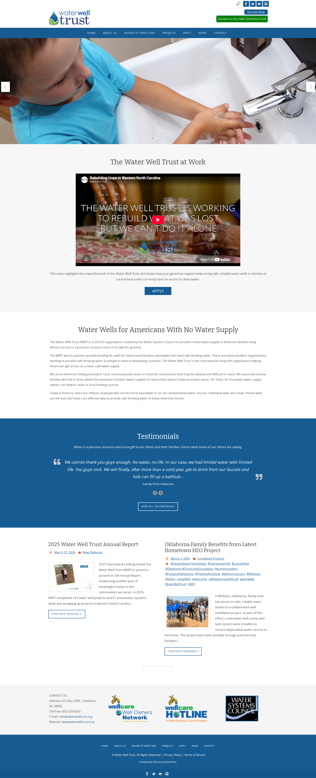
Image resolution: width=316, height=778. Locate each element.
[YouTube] (259, 4)
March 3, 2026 (180, 559)
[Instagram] (266, 4)
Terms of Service (194, 755)
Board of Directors (144, 745)
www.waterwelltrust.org (78, 722)
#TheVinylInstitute (207, 574)
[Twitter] (253, 4)
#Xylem (170, 579)
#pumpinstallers (226, 569)
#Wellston (253, 574)
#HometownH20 (219, 564)
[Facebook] (246, 4)
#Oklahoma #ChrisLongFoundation (189, 569)
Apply (182, 745)
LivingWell (184, 579)
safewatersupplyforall (223, 579)
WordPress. (170, 762)
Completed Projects (210, 559)
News (195, 745)
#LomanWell (240, 564)
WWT (191, 584)
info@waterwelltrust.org (75, 717)
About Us (120, 745)
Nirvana (157, 762)
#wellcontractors (233, 574)
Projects (167, 745)
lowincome (199, 579)
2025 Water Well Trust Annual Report (93, 544)
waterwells (247, 579)
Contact (209, 745)
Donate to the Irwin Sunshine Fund (242, 19)
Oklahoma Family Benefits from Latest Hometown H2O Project (211, 547)
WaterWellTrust (176, 584)
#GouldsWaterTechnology (188, 564)
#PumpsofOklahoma (179, 574)
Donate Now (256, 12)
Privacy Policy (172, 755)
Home (104, 745)
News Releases (92, 552)
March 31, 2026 (64, 552)
